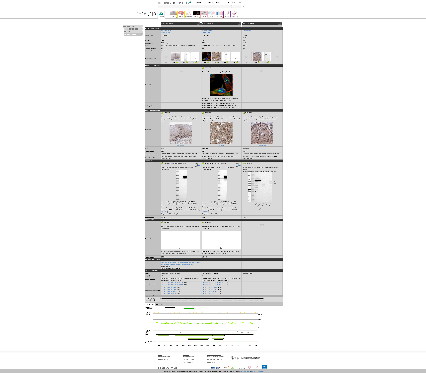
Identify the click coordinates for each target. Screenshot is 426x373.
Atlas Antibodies (166, 31)
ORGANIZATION (188, 359)
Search (237, 7)
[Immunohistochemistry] (175, 56)
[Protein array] (194, 56)
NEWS (218, 2)
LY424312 (164, 212)
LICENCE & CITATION (214, 359)
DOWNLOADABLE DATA (215, 357)
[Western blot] (185, 56)
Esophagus (180, 145)
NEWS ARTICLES (164, 357)
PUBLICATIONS (188, 362)
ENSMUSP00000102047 (168, 293)
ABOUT (211, 2)
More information (245, 371)
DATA (233, 2)
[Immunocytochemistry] (206, 56)
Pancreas (221, 145)
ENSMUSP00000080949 (209, 291)
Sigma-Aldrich (165, 33)
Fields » (244, 7)
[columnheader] (282, 23)
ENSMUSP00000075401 (168, 289)
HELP (240, 2)
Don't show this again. (257, 371)
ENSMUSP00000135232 (209, 293)
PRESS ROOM (163, 359)
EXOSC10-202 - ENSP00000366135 (172, 285)
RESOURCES (201, 2)
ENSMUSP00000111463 (168, 291)
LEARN (226, 2)
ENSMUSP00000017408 (168, 287)
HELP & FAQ (211, 362)
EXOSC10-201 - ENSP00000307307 (172, 283)
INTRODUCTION (188, 357)
